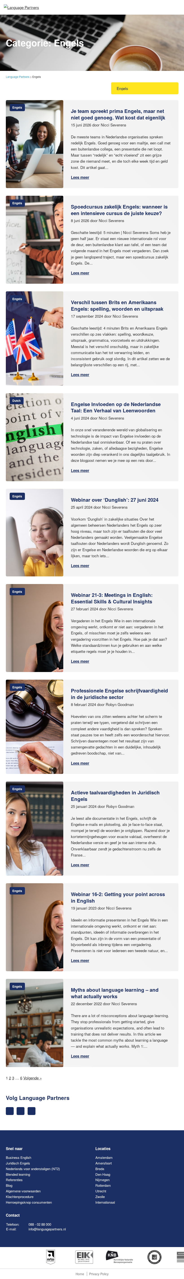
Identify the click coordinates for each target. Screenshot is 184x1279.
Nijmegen (102, 1179)
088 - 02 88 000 (39, 1224)
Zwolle (100, 1196)
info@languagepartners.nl (47, 1229)
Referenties (14, 1179)
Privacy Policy (99, 1274)
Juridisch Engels (18, 1163)
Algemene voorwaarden (23, 1191)
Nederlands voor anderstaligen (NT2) (33, 1168)
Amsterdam (104, 1157)
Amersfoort (103, 1163)
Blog (9, 1185)
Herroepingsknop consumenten (29, 1202)
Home (80, 1274)
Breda (99, 1168)
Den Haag (102, 1174)
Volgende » (32, 1078)
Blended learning (18, 1174)
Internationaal (105, 1202)
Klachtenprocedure (19, 1196)
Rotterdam (103, 1185)
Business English (18, 1157)
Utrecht (100, 1191)
